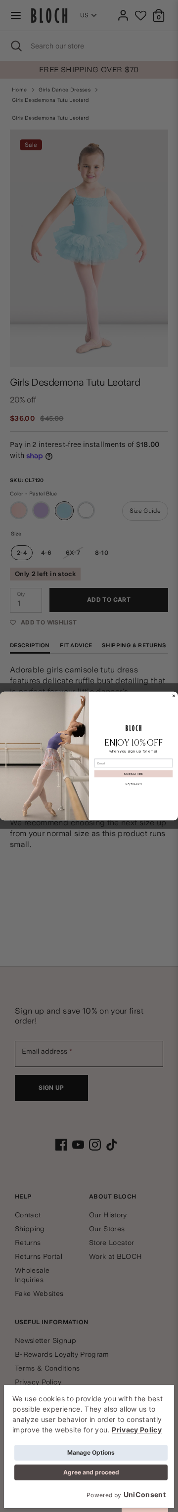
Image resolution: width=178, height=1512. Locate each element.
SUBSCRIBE (133, 774)
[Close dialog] (174, 696)
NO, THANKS (133, 784)
